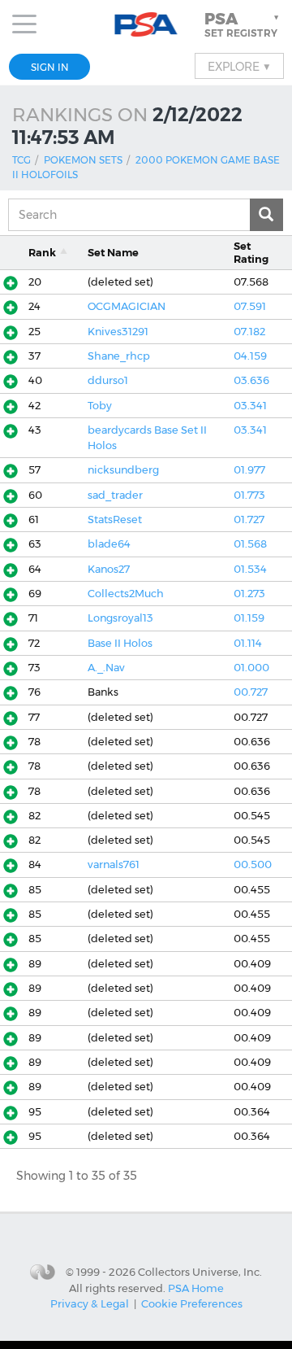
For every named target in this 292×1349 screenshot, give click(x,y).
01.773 (249, 495)
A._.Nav (106, 667)
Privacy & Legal (89, 1303)
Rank (42, 253)
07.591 (250, 306)
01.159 (249, 618)
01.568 (250, 544)
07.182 (249, 331)
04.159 (250, 356)
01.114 (248, 643)
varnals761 (114, 864)
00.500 (253, 864)
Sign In (50, 67)
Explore (239, 66)
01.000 (251, 667)
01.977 (249, 470)
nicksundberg (123, 470)
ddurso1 (108, 380)
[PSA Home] (146, 25)
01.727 (249, 519)
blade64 (109, 544)
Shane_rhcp (119, 356)
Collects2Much (126, 593)
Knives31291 (118, 331)
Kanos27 (109, 569)
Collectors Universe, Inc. (200, 1270)
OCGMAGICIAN (126, 306)
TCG (21, 160)
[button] (243, 24)
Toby (100, 405)
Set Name (113, 253)
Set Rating (251, 252)
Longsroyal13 (120, 618)
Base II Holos (120, 643)
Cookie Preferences (192, 1303)
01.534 (250, 569)
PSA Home (196, 1287)
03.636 (251, 380)
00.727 (251, 692)
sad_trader (115, 495)
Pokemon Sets (83, 160)
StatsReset (115, 519)
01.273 (249, 593)
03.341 (250, 405)
